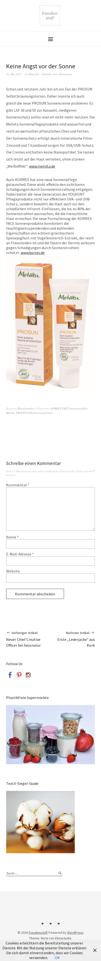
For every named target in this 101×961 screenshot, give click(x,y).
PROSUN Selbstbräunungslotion (34, 413)
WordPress (75, 932)
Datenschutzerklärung (58, 925)
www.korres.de (33, 252)
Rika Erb (34, 74)
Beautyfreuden (26, 408)
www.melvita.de (42, 166)
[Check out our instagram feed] (28, 675)
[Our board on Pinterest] (19, 675)
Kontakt (42, 925)
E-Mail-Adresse (20, 554)
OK (57, 957)
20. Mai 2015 (14, 74)
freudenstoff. (38, 932)
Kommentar (17, 484)
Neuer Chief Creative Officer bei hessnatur (23, 639)
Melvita (10, 413)
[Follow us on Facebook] (10, 675)
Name (12, 537)
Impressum (50, 925)
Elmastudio (63, 938)
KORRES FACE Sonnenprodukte (69, 408)
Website (13, 571)
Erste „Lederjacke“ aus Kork (76, 639)
